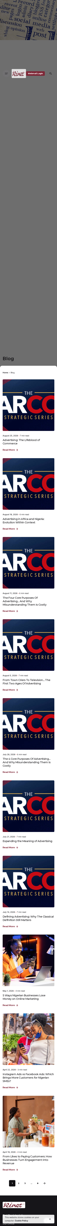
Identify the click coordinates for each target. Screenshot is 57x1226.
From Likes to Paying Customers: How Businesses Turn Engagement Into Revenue (27, 1160)
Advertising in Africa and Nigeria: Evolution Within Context (23, 520)
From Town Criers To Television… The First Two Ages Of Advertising (26, 681)
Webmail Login (35, 73)
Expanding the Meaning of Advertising (27, 841)
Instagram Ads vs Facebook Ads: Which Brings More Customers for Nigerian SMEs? (28, 1078)
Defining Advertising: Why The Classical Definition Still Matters (28, 918)
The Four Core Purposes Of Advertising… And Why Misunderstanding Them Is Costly (24, 601)
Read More (9, 450)
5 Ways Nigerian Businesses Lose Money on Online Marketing (24, 997)
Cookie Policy (21, 1220)
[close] (50, 1219)
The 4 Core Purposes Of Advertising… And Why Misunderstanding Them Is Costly (27, 762)
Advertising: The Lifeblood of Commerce (21, 441)
